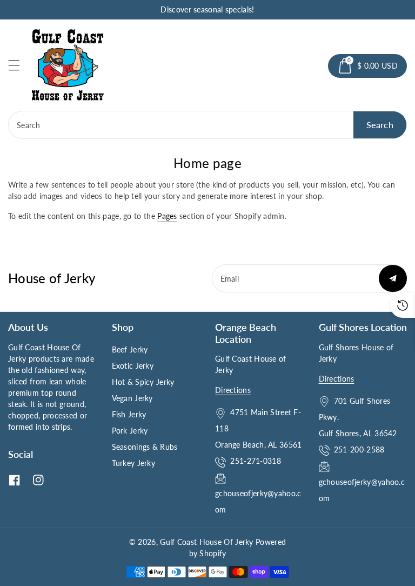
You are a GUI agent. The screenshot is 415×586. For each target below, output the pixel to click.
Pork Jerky (130, 430)
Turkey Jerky (134, 463)
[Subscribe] (393, 278)
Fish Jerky (129, 414)
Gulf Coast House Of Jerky (206, 542)
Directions (233, 390)
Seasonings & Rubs (145, 446)
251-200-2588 (359, 449)
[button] (19, 65)
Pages (167, 216)
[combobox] (207, 124)
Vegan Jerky (132, 398)
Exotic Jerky (133, 365)
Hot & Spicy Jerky (143, 382)
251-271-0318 (255, 460)
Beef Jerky (130, 349)
